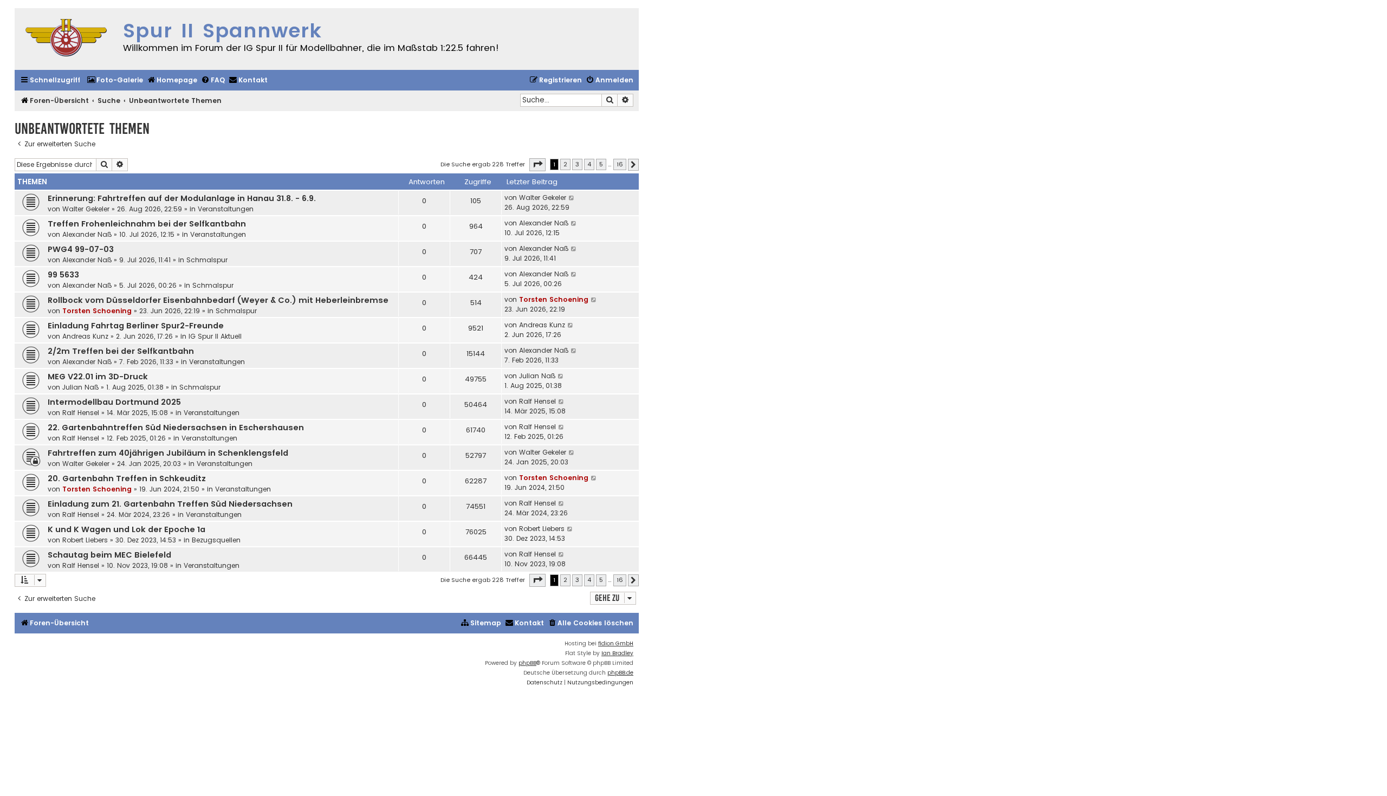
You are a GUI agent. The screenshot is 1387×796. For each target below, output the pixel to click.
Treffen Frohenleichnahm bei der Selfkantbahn (147, 223)
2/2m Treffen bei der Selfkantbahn (121, 351)
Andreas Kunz (85, 336)
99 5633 (63, 274)
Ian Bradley (617, 653)
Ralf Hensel (80, 412)
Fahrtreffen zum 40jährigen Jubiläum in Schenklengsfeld (168, 453)
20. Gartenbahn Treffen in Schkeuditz (127, 478)
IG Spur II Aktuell (215, 336)
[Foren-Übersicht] (66, 39)
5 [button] (601, 164)
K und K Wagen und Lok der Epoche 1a (126, 529)
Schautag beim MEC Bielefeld (109, 554)
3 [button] (577, 164)
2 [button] (565, 164)
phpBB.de (620, 673)
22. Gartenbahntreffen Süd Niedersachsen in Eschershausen (176, 427)
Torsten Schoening (97, 310)
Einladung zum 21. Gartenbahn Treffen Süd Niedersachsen (170, 504)
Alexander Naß (87, 234)
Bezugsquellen (216, 540)
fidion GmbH (615, 643)
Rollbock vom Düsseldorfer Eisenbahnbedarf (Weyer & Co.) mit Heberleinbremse (218, 300)
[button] (537, 164)
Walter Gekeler (85, 208)
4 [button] (589, 164)
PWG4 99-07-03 (81, 249)
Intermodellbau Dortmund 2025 (114, 402)
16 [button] (620, 164)
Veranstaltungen (226, 208)
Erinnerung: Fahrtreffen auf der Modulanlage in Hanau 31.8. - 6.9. (182, 198)
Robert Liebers (85, 540)
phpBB (527, 663)
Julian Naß (80, 387)
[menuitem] (115, 80)
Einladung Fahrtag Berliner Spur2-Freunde (136, 325)
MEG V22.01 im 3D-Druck (98, 376)
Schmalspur (207, 259)
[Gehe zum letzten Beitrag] (571, 198)
